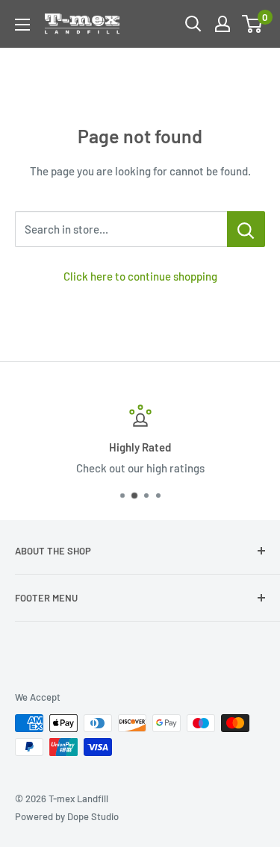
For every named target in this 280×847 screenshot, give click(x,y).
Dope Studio (93, 816)
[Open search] (193, 24)
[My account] (222, 24)
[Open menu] (22, 25)
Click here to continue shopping (140, 276)
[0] (252, 24)
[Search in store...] (246, 229)
